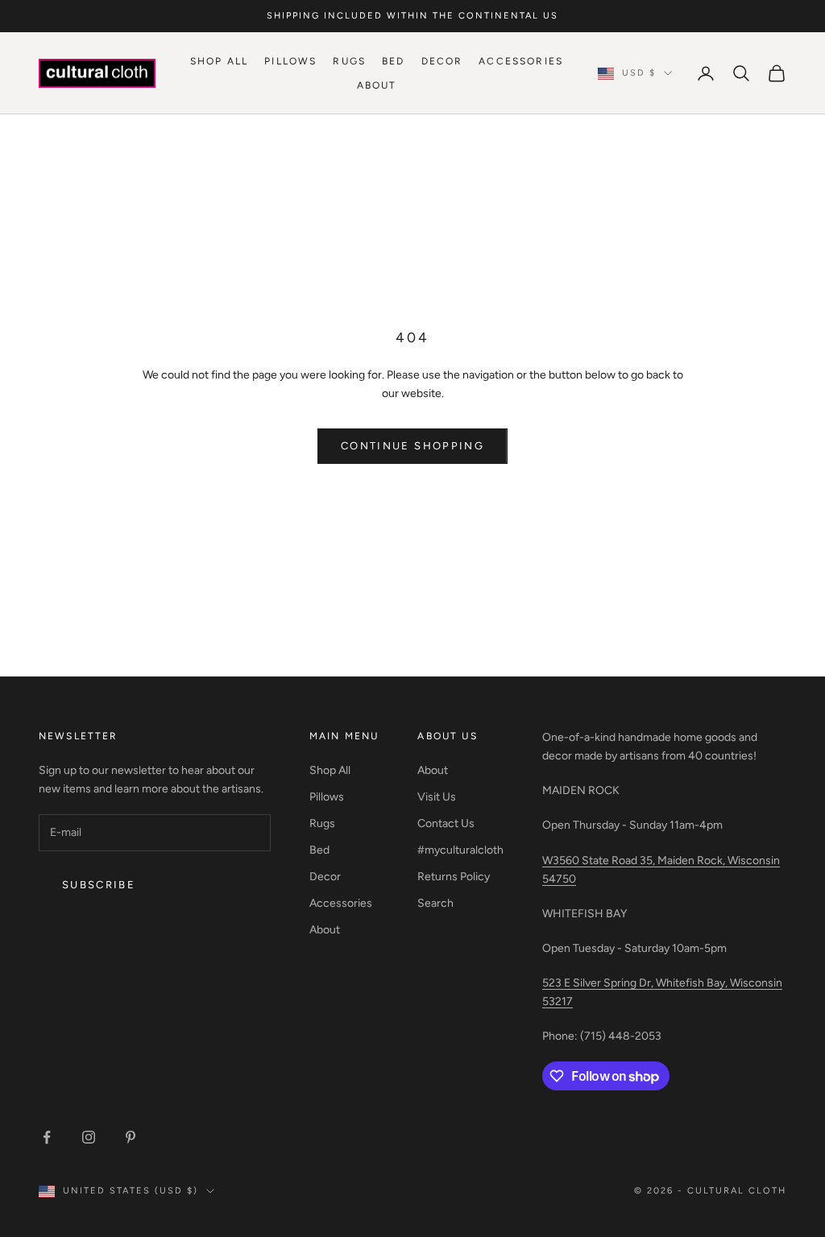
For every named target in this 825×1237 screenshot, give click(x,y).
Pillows (290, 61)
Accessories (521, 61)
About (377, 85)
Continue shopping (412, 446)
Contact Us (446, 823)
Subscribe (98, 885)
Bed (393, 61)
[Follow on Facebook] (47, 1137)
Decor (442, 61)
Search (435, 903)
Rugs (349, 61)
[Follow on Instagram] (89, 1137)
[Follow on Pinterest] (130, 1137)
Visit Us (436, 797)
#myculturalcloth (460, 850)
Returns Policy (453, 876)
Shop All (219, 61)
